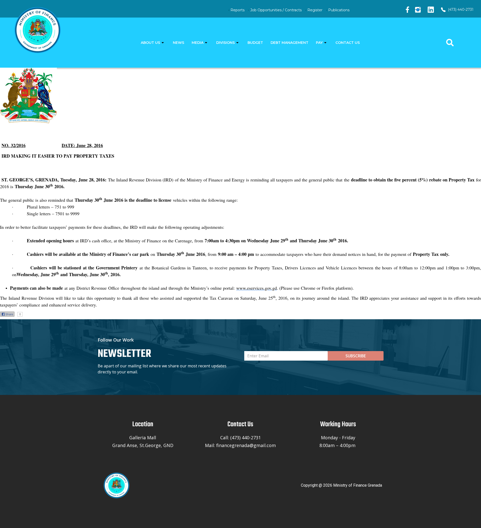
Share (9, 314)
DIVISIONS (225, 42)
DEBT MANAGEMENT (289, 42)
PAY (319, 42)
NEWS (178, 42)
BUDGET (255, 42)
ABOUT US (150, 42)
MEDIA (197, 42)
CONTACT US (347, 42)
